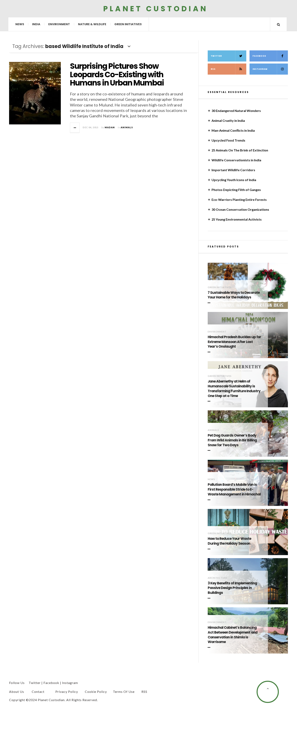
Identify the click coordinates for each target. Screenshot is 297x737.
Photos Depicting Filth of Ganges (236, 190)
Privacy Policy (66, 691)
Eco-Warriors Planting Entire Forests (239, 199)
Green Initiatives (128, 24)
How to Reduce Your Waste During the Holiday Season (229, 541)
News (19, 24)
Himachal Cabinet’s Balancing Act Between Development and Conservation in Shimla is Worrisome (232, 634)
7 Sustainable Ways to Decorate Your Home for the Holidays (234, 295)
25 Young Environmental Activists (237, 219)
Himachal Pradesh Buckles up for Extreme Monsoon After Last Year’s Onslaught (234, 342)
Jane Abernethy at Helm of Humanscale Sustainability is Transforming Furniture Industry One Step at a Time (234, 388)
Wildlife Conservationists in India (236, 160)
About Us (16, 691)
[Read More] (210, 303)
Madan (110, 127)
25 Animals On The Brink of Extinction (240, 150)
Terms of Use (124, 691)
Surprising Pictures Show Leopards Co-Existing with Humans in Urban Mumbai (117, 74)
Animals (127, 127)
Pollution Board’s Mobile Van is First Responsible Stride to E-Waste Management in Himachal (234, 489)
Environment (59, 24)
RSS (213, 69)
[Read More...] (75, 127)
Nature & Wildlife (92, 24)
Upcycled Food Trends (228, 140)
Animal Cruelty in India (228, 120)
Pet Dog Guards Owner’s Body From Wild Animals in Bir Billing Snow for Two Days (232, 440)
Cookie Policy (96, 691)
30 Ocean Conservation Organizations (240, 209)
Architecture (217, 577)
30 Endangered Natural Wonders (236, 111)
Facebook (259, 55)
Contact (38, 691)
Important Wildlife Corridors (233, 170)
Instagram (260, 69)
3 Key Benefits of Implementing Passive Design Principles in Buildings (232, 588)
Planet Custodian (155, 8)
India (36, 24)
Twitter (216, 55)
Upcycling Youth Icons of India (234, 180)
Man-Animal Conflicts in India (233, 130)
